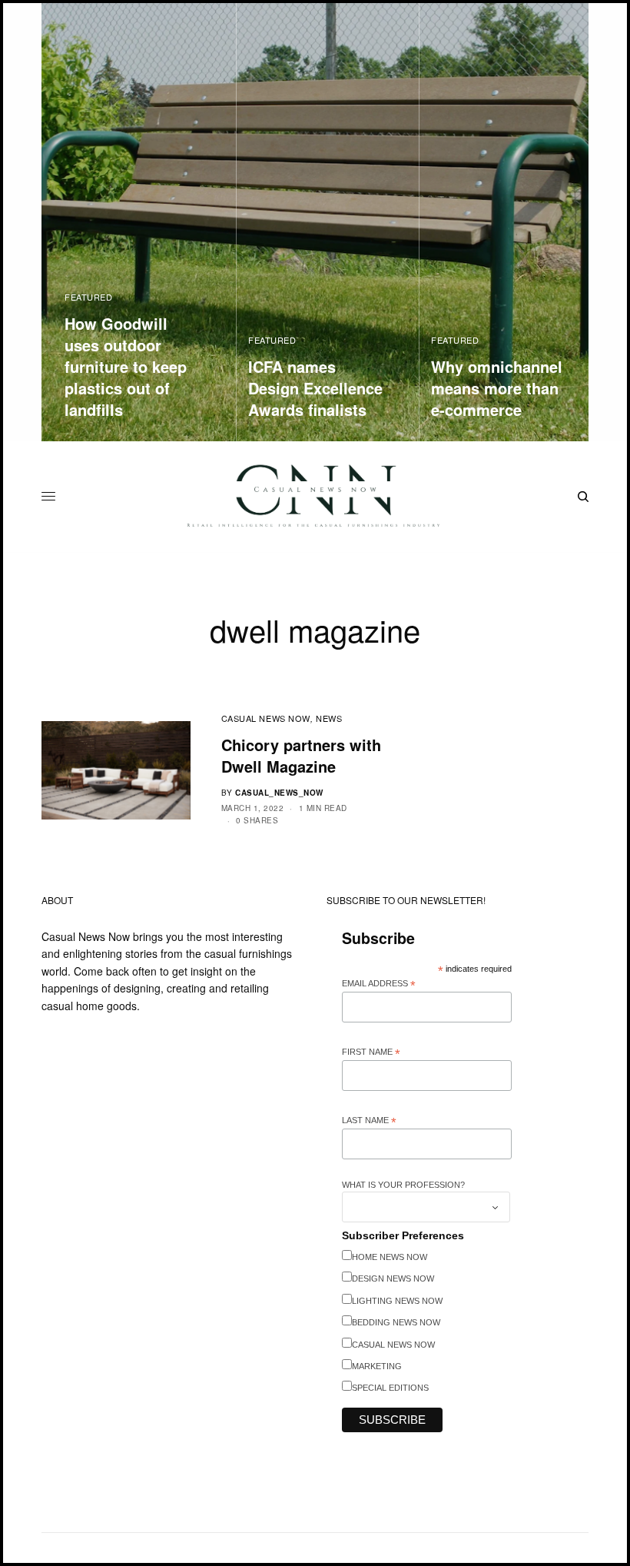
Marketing (377, 1366)
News (329, 718)
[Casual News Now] (315, 496)
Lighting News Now (397, 1300)
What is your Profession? (403, 1184)
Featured (88, 297)
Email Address (379, 984)
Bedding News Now (396, 1322)
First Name (371, 1052)
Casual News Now (265, 718)
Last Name (369, 1120)
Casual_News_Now (279, 792)
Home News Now (389, 1257)
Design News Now (393, 1278)
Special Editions (390, 1387)
